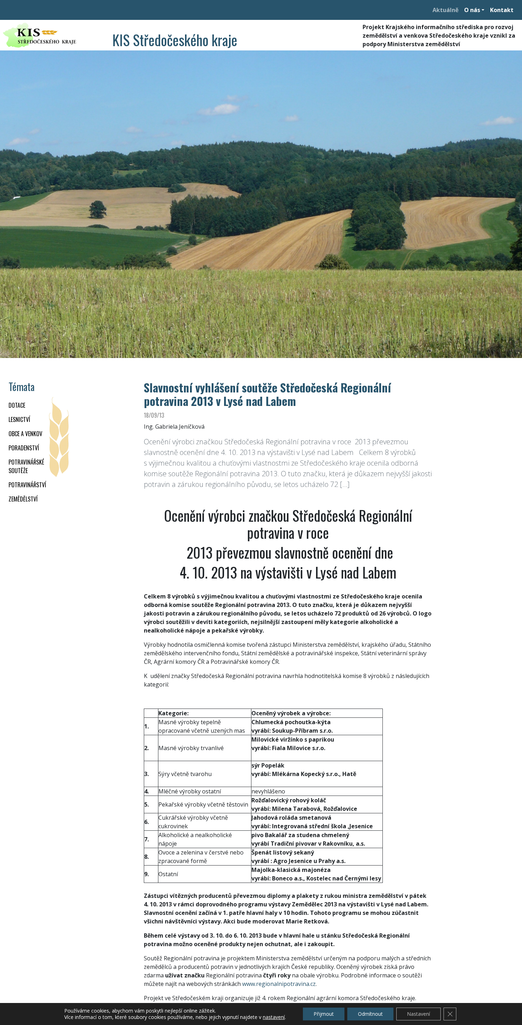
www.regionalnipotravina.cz (279, 984)
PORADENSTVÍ (24, 448)
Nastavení (418, 1013)
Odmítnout (370, 1013)
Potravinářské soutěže (26, 466)
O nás (472, 10)
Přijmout (324, 1013)
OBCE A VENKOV (25, 433)
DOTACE (17, 405)
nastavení (274, 1017)
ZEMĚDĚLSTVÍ (23, 499)
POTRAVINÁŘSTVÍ (27, 485)
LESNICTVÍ (19, 419)
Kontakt (501, 10)
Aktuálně (445, 10)
